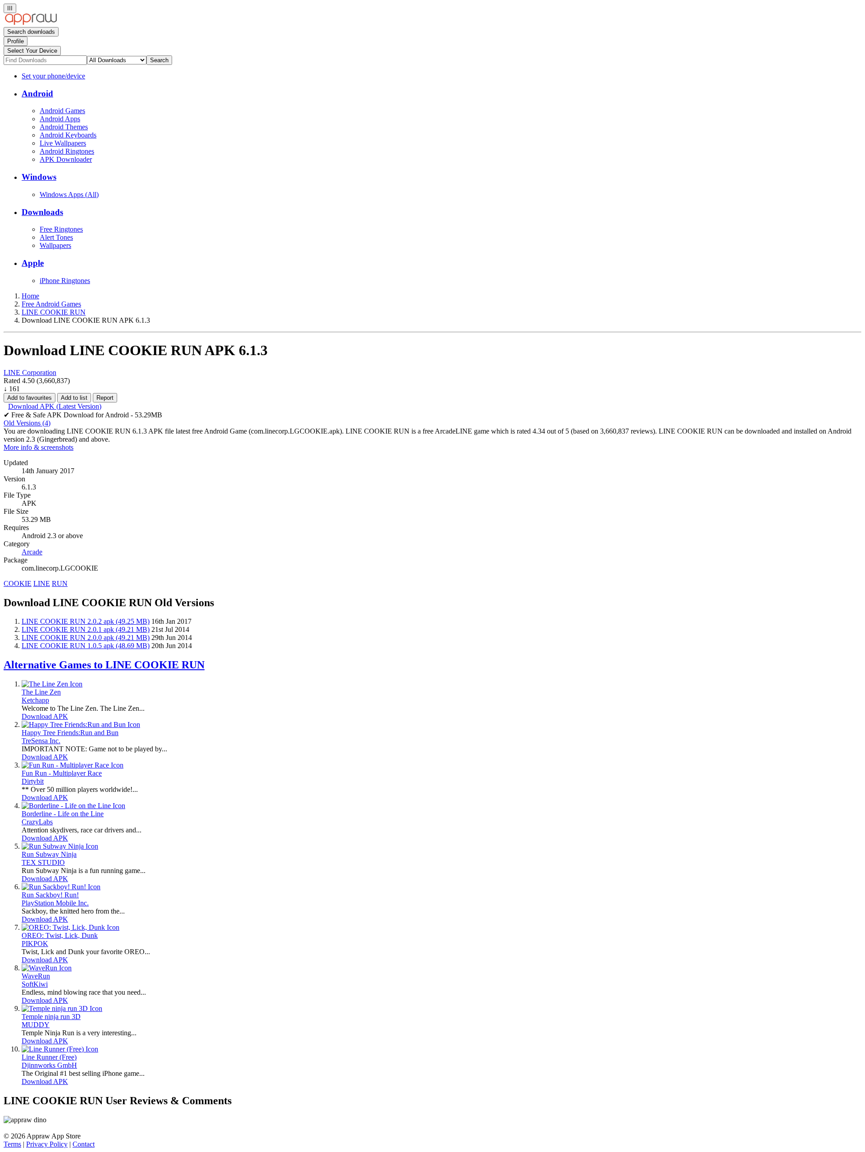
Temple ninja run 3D (51, 1016)
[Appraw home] (31, 23)
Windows (39, 177)
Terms (12, 1144)
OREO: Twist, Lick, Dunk (60, 935)
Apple (33, 263)
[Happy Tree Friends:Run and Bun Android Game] (81, 724)
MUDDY (36, 1025)
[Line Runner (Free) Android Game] (60, 1049)
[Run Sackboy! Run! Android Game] (61, 887)
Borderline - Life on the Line (63, 814)
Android (37, 93)
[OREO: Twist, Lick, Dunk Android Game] (70, 927)
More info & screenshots (38, 447)
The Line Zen (41, 692)
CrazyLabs (37, 822)
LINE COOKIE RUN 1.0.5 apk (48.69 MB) (86, 645)
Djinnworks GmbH (49, 1065)
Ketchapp (35, 700)
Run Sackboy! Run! (50, 895)
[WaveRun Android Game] (47, 968)
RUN (60, 583)
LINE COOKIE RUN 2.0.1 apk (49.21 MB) (86, 629)
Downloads (42, 212)
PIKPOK (35, 943)
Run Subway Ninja (49, 854)
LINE (41, 583)
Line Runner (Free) (49, 1057)
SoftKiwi (35, 984)
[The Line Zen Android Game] (52, 684)
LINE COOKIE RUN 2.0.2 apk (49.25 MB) (86, 621)
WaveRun (36, 976)
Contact (84, 1144)
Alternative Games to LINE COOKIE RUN (104, 665)
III (10, 8)
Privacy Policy (47, 1144)
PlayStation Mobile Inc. (55, 903)
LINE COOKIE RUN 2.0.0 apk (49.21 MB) (86, 637)
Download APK (45, 716)
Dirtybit (33, 781)
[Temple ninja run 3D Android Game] (62, 1008)
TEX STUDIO (43, 862)
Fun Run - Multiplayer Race (62, 773)
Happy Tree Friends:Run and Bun (70, 732)
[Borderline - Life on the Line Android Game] (73, 805)
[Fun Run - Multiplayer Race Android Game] (72, 765)
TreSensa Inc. (41, 741)
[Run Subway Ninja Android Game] (60, 846)
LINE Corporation (30, 372)
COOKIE (18, 583)
